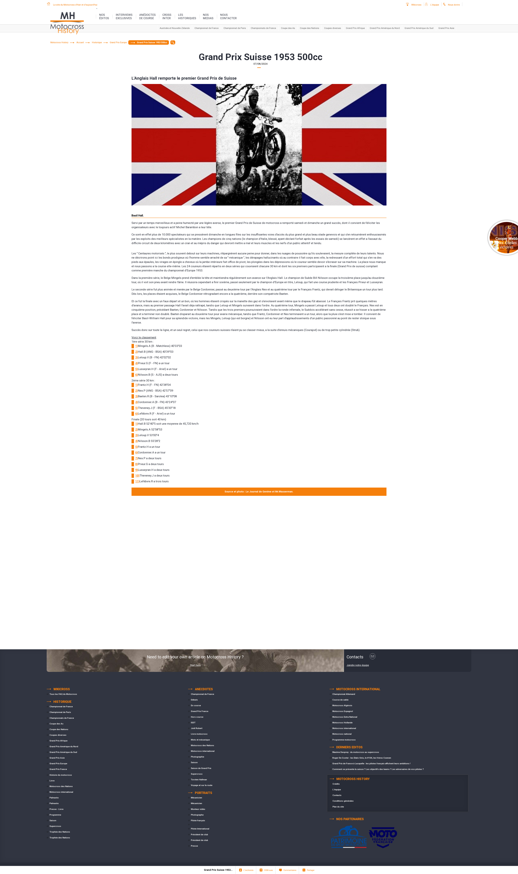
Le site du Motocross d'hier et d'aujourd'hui (75, 4)
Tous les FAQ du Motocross (63, 694)
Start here (195, 665)
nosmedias (208, 16)
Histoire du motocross (61, 775)
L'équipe (434, 4)
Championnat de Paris (235, 28)
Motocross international (61, 792)
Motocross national (342, 734)
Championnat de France (207, 28)
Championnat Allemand (343, 694)
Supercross (55, 826)
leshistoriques (187, 16)
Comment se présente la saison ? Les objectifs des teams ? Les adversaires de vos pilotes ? (378, 769)
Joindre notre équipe (358, 665)
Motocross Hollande (342, 722)
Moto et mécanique (200, 740)
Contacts (337, 795)
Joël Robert (196, 728)
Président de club (199, 834)
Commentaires (290, 870)
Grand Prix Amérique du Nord (385, 28)
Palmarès (54, 797)
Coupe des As (288, 28)
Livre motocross (199, 734)
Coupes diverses (332, 28)
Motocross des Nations (61, 786)
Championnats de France (263, 28)
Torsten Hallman (199, 779)
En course (196, 705)
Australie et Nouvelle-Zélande (175, 28)
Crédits (336, 784)
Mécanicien (196, 797)
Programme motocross (344, 740)
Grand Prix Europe (58, 763)
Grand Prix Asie (446, 28)
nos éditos (104, 16)
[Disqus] (259, 534)
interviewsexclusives (124, 16)
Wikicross (416, 4)
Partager (311, 870)
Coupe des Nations (309, 28)
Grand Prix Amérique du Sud (419, 28)
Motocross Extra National (344, 717)
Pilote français (198, 820)
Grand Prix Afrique (355, 28)
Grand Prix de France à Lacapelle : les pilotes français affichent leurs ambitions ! (371, 763)
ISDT (193, 722)
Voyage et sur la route (201, 785)
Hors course (197, 717)
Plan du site (338, 807)
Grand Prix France (58, 769)
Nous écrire (454, 4)
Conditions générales (343, 801)
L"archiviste (248, 870)
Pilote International (200, 829)
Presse (194, 846)
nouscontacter (228, 16)
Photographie (197, 757)
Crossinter (166, 16)
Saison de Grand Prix (201, 768)
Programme (55, 815)
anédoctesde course (147, 16)
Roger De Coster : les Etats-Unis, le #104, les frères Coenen (361, 758)
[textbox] (172, 42)
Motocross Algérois (342, 705)
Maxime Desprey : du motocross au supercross (355, 752)
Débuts (194, 700)
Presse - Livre (56, 809)
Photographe (197, 815)
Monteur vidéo (198, 809)
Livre (52, 780)
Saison (53, 820)
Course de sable (340, 700)
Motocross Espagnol (342, 711)
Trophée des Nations (60, 832)
